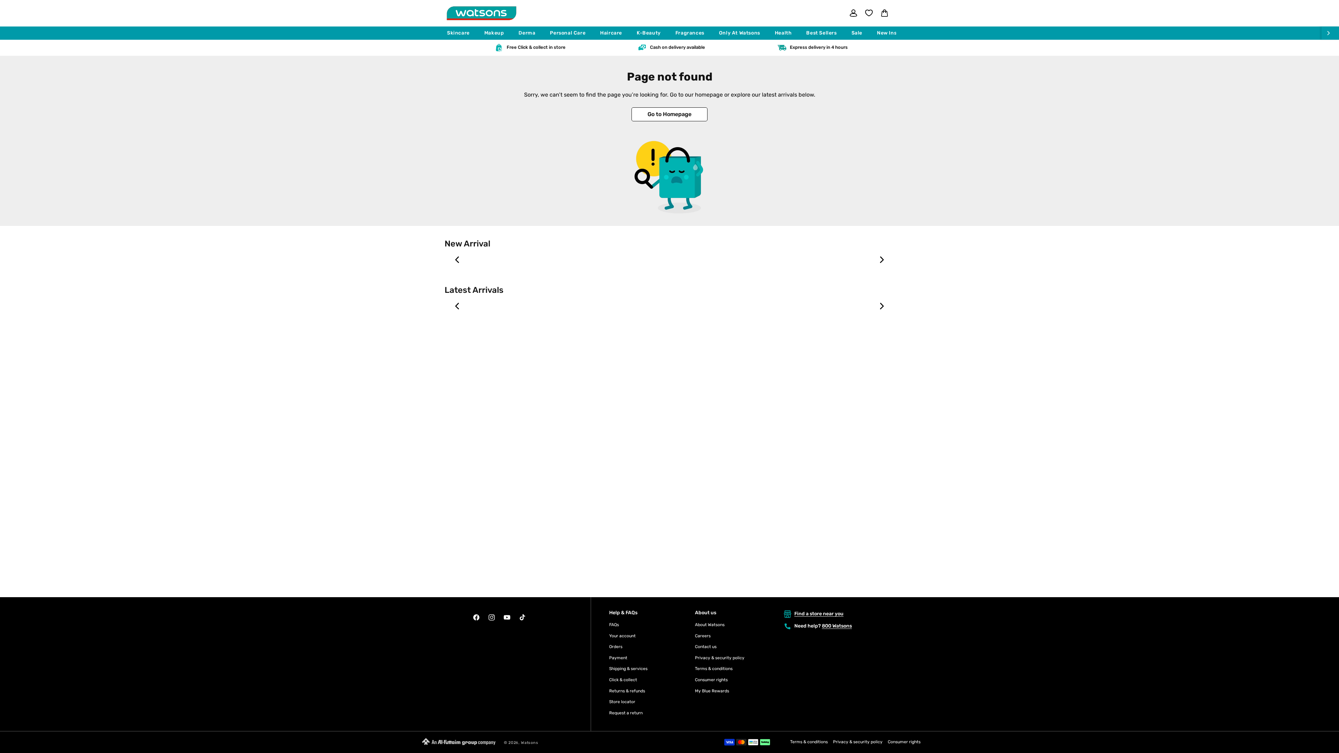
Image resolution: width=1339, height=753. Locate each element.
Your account (622, 635)
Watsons (529, 742)
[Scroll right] (1330, 33)
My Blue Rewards (712, 691)
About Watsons (710, 624)
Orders (615, 646)
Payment (618, 657)
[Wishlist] (869, 13)
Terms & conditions (714, 668)
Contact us (706, 646)
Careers (703, 635)
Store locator (622, 701)
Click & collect (623, 679)
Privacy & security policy (719, 657)
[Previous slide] (457, 259)
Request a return (626, 712)
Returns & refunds (627, 691)
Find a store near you (819, 614)
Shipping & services (628, 668)
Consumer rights (711, 679)
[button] (461, 33)
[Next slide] (881, 259)
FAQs (614, 624)
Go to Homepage (669, 114)
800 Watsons (837, 626)
